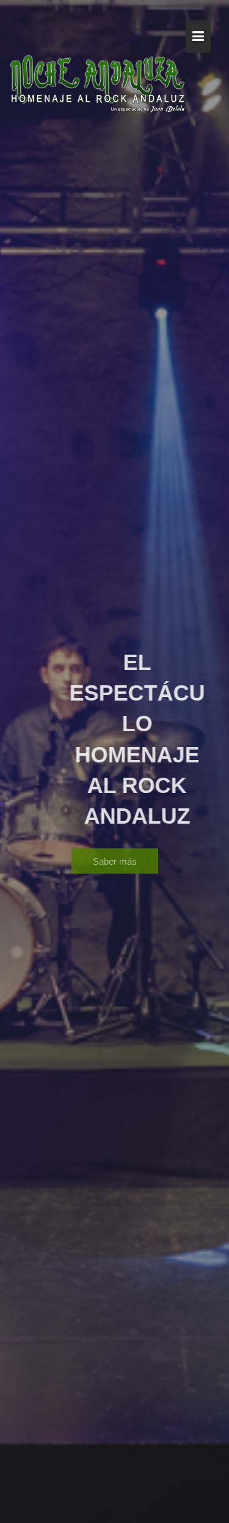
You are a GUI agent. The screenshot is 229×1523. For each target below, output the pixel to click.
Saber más (115, 857)
